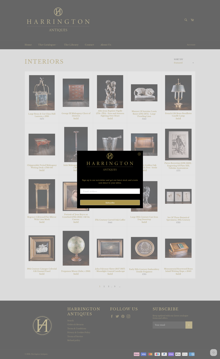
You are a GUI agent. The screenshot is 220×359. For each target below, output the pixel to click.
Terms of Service (75, 336)
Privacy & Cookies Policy (78, 332)
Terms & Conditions (76, 328)
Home (28, 44)
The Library (71, 44)
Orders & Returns (75, 324)
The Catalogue (47, 44)
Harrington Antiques (39, 354)
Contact (89, 44)
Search (70, 320)
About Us (106, 44)
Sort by (178, 59)
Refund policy (73, 340)
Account (191, 44)
